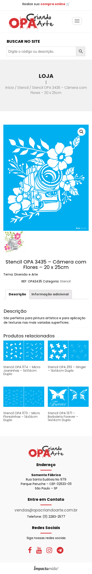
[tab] (17, 294)
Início (9, 87)
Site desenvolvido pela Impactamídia (46, 568)
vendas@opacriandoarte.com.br (46, 510)
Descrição (17, 294)
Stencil (23, 87)
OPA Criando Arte (31, 21)
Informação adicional (50, 294)
